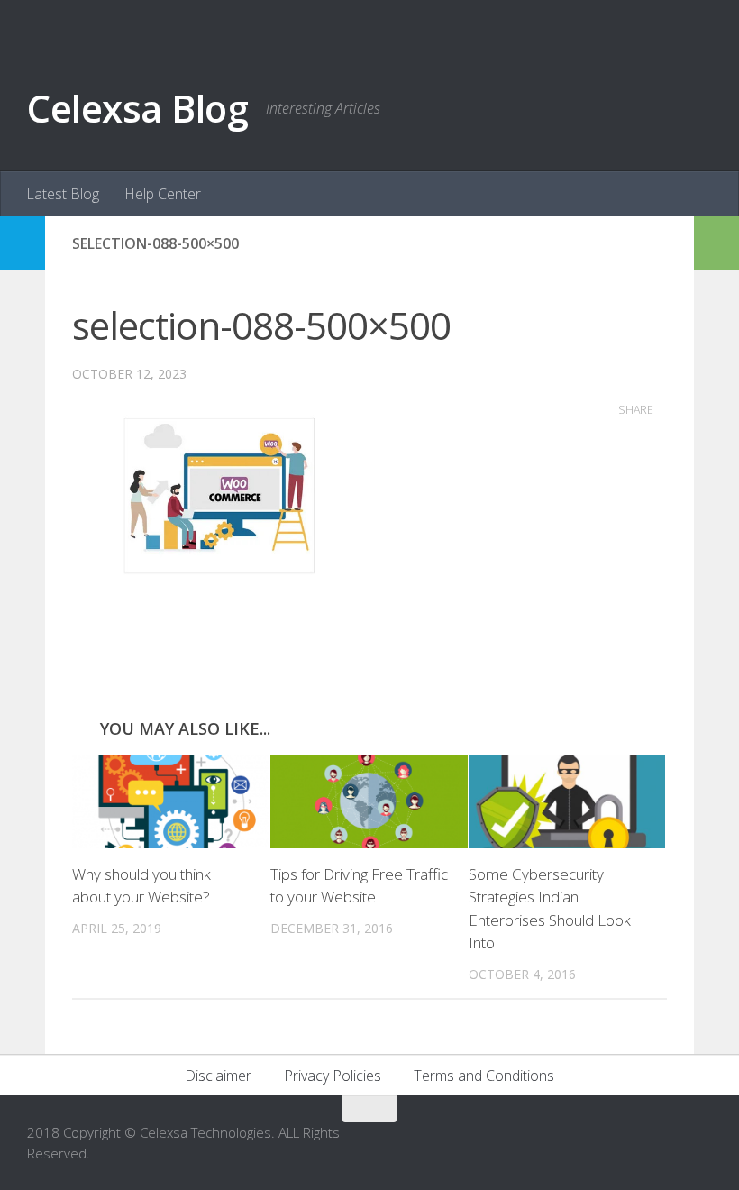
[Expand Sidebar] (22, 243)
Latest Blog (62, 194)
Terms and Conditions (484, 1075)
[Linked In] (667, 1144)
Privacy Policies (332, 1075)
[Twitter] (699, 1144)
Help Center (162, 194)
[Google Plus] (634, 1144)
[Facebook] (602, 1144)
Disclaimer (218, 1075)
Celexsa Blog (137, 107)
